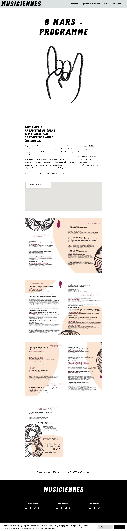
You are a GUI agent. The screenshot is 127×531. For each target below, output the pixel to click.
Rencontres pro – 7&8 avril (49, 472)
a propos (118, 4)
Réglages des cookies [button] (105, 527)
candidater (74, 4)
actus (106, 4)
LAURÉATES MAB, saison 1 (78, 472)
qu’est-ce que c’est (91, 4)
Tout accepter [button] (119, 527)
